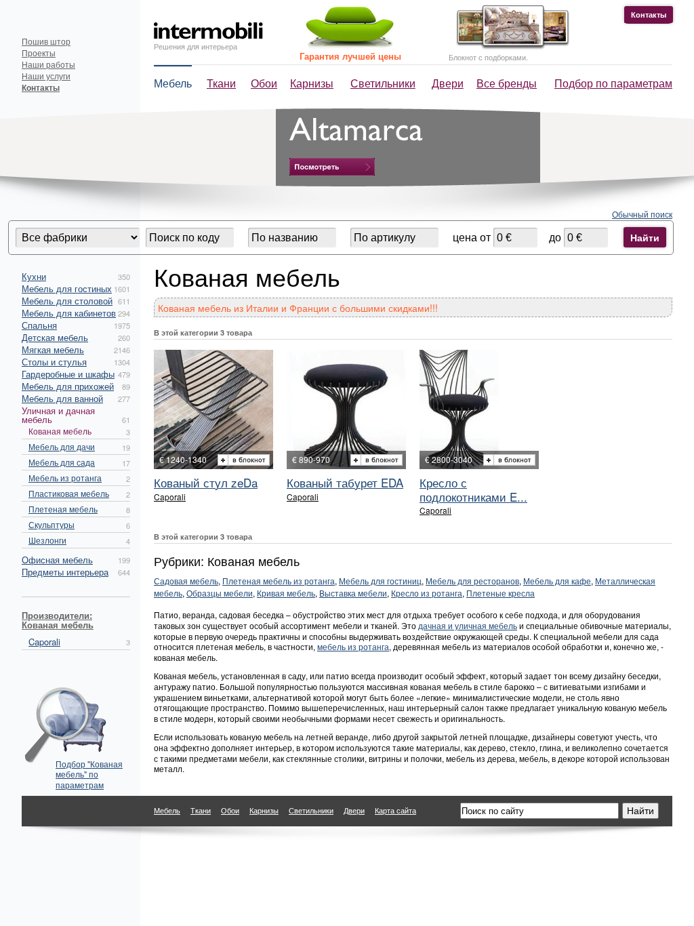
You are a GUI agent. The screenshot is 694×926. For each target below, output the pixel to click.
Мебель (173, 83)
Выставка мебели (353, 593)
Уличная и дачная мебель (58, 415)
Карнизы (311, 83)
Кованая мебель (59, 431)
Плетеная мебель (63, 509)
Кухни (34, 276)
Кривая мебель (286, 593)
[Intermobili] (208, 30)
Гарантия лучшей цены (350, 55)
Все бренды (506, 83)
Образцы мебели (219, 593)
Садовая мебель (186, 580)
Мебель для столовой (67, 300)
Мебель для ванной (62, 398)
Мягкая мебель (53, 349)
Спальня (39, 325)
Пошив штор (46, 41)
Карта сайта (395, 810)
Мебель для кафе (557, 580)
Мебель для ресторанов (472, 580)
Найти (644, 237)
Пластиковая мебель (68, 493)
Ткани (221, 83)
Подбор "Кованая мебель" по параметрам (89, 770)
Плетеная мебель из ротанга (278, 580)
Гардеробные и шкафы (68, 373)
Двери (448, 83)
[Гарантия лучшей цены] (348, 45)
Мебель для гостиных (67, 288)
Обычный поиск (642, 214)
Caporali (44, 641)
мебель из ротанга (353, 646)
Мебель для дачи (61, 446)
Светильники (382, 83)
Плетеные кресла (500, 593)
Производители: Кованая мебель (58, 620)
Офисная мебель (57, 559)
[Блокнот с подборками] (509, 46)
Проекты (39, 52)
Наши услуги (46, 75)
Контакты (648, 14)
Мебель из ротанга (65, 477)
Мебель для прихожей (68, 386)
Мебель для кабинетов (69, 312)
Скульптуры (51, 524)
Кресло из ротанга (426, 593)
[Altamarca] (332, 167)
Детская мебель (55, 337)
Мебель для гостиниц (380, 580)
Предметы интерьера (65, 571)
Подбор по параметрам (613, 83)
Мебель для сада (61, 462)
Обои (264, 83)
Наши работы (48, 64)
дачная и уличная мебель (467, 625)
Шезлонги (47, 540)
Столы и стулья (54, 361)
